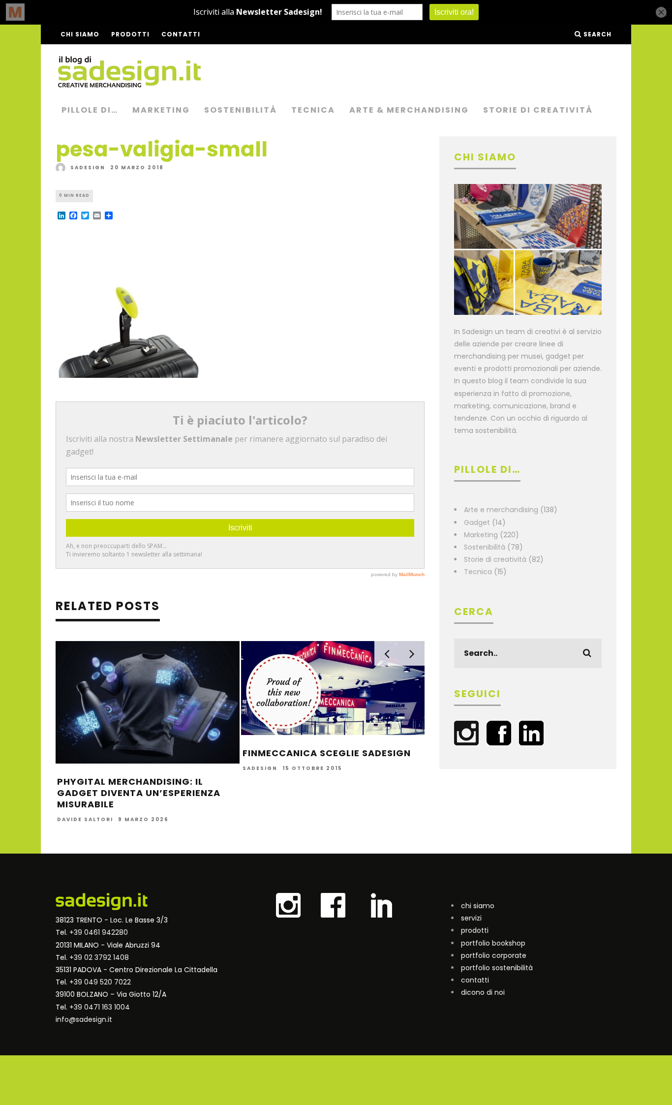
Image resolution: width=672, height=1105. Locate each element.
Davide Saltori (85, 819)
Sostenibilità (240, 110)
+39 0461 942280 (98, 932)
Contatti (180, 34)
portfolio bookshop (493, 943)
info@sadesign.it (84, 1019)
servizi (471, 918)
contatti (475, 980)
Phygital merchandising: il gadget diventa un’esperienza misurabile (138, 793)
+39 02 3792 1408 (99, 957)
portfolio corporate (493, 955)
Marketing (161, 110)
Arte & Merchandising (409, 110)
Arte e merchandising (501, 510)
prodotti (475, 930)
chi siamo (477, 906)
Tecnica (313, 110)
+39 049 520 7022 (100, 982)
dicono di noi (483, 992)
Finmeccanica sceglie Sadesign (327, 753)
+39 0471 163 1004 (99, 1007)
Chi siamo (80, 34)
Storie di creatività (538, 110)
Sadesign (87, 167)
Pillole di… (89, 110)
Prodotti (130, 34)
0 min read (74, 195)
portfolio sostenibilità (497, 968)
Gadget (477, 522)
